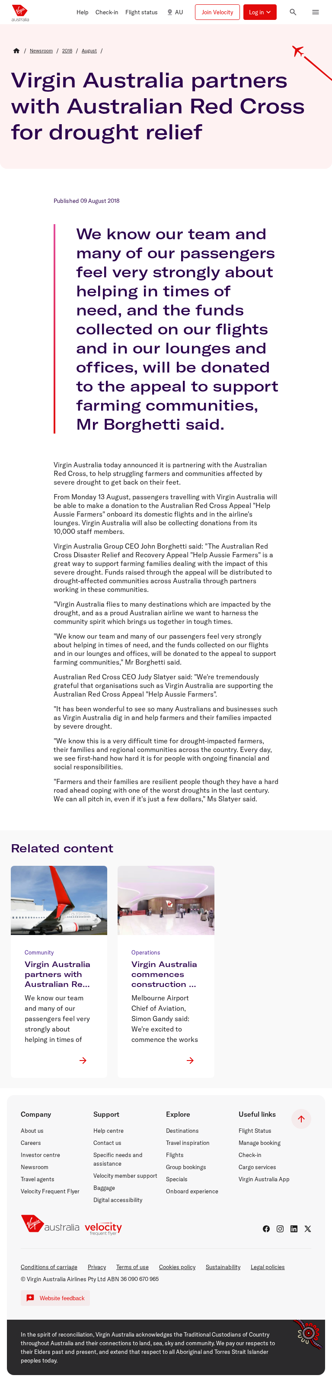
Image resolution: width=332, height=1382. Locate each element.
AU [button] (179, 12)
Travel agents (37, 1179)
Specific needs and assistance (118, 1159)
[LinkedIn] (293, 1228)
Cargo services (257, 1166)
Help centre (108, 1130)
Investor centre (40, 1154)
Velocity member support (125, 1175)
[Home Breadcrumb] (16, 50)
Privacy (97, 1266)
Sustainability (223, 1266)
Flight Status (255, 1130)
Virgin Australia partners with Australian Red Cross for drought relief (158, 106)
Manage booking (260, 1142)
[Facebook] (266, 1228)
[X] (307, 1228)
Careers (31, 1142)
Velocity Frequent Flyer (50, 1191)
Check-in (250, 1154)
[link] (41, 50)
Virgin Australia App (264, 1179)
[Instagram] (280, 1228)
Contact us (107, 1142)
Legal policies (268, 1266)
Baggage (104, 1187)
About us (32, 1130)
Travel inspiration (188, 1142)
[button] (82, 12)
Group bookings (186, 1166)
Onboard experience (192, 1191)
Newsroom (34, 1166)
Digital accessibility (117, 1199)
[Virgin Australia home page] (20, 12)
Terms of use (132, 1266)
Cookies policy (177, 1266)
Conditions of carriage (49, 1266)
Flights (175, 1154)
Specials (177, 1179)
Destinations (182, 1130)
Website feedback (62, 1298)
